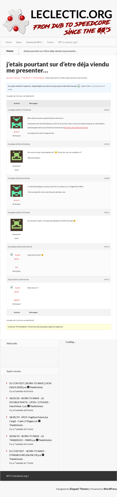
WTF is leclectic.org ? (68, 42)
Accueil (9, 78)
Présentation (39, 78)
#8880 (107, 178)
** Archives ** (26, 78)
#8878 (107, 247)
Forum (50, 42)
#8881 (107, 212)
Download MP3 (33, 42)
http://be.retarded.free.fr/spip (76, 127)
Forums (17, 78)
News (19, 42)
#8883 (107, 144)
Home (9, 42)
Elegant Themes (79, 488)
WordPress (110, 488)
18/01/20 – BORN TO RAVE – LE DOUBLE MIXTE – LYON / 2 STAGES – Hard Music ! (29, 402)
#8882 (107, 110)
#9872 (107, 279)
